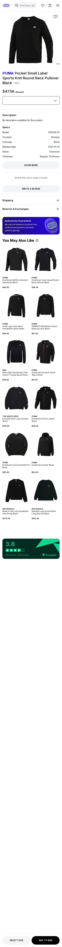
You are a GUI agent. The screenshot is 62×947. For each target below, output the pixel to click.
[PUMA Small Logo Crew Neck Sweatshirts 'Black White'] (16, 306)
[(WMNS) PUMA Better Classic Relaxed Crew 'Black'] (46, 306)
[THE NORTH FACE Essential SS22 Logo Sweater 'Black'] (16, 398)
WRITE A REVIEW (31, 188)
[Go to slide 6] (19, 321)
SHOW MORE (31, 165)
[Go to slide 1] (13, 321)
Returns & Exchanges (15, 208)
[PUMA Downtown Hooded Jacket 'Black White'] (46, 352)
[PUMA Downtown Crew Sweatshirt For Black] (16, 444)
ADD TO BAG (46, 940)
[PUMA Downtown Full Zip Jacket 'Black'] (46, 398)
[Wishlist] (42, 5)
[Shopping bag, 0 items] (50, 5)
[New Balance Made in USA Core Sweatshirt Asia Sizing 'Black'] (16, 491)
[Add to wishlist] (56, 16)
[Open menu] (58, 5)
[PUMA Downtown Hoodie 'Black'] (46, 444)
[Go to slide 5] (18, 321)
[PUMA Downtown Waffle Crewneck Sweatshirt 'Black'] (16, 259)
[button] (37, 240)
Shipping (7, 200)
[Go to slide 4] (46, 321)
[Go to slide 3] (15, 321)
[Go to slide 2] (14, 321)
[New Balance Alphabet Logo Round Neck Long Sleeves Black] (46, 491)
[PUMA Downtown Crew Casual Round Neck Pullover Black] (46, 259)
